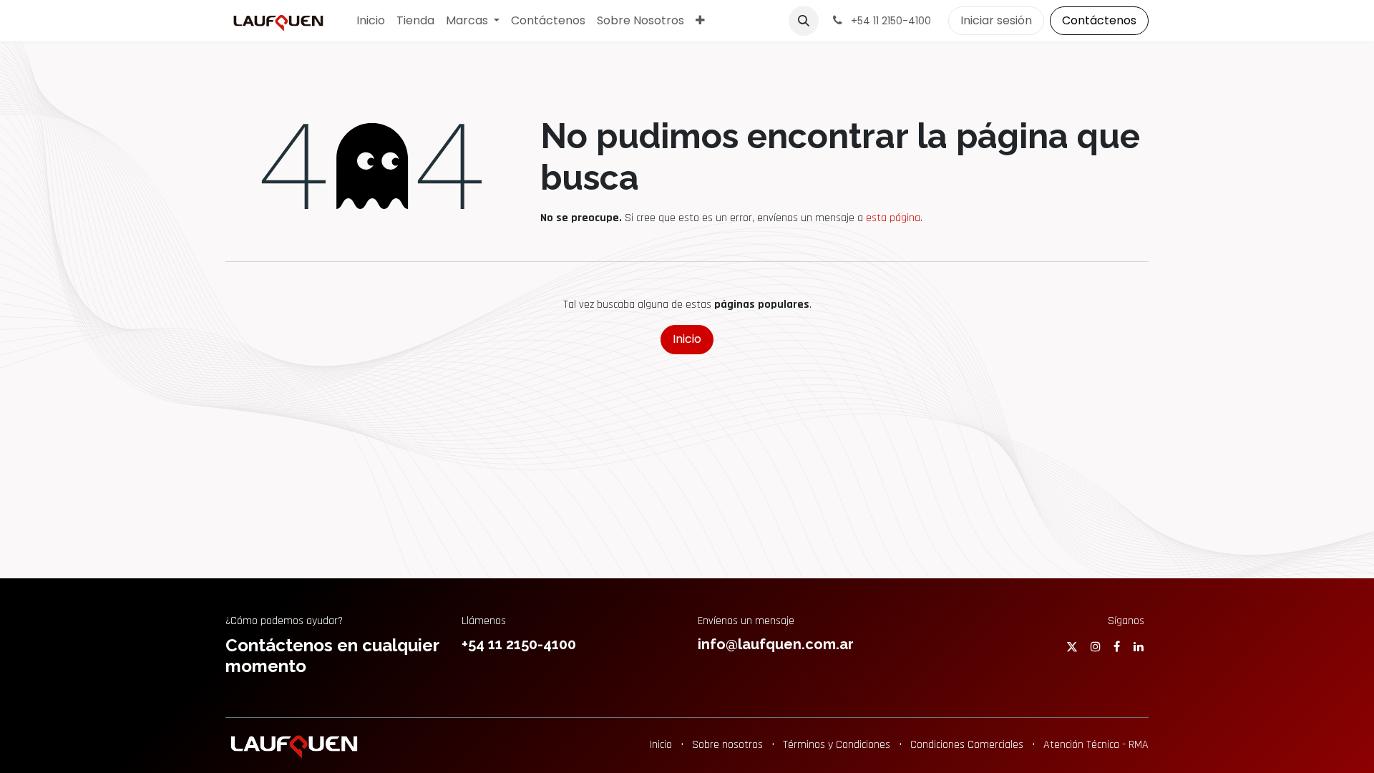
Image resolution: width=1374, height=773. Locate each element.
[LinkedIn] (1138, 646)
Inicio (687, 339)
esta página (893, 217)
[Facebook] (1117, 646)
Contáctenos (1099, 20)
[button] (804, 21)
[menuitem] (371, 20)
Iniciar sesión (996, 20)
